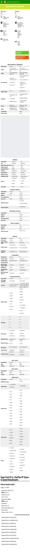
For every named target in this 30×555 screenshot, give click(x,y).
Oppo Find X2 (12, 68)
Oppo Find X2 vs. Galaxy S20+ (9, 529)
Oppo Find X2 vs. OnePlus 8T (9, 532)
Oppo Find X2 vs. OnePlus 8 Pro (10, 520)
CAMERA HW (19, 35)
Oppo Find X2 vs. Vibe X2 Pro (9, 517)
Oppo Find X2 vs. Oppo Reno (9, 541)
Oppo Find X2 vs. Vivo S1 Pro (9, 535)
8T (15, 13)
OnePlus (17, 11)
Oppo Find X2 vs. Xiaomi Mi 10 (9, 544)
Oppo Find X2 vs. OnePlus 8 (9, 523)
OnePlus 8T (22, 68)
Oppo (2, 11)
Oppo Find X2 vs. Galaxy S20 (9, 526)
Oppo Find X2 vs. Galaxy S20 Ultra (10, 538)
